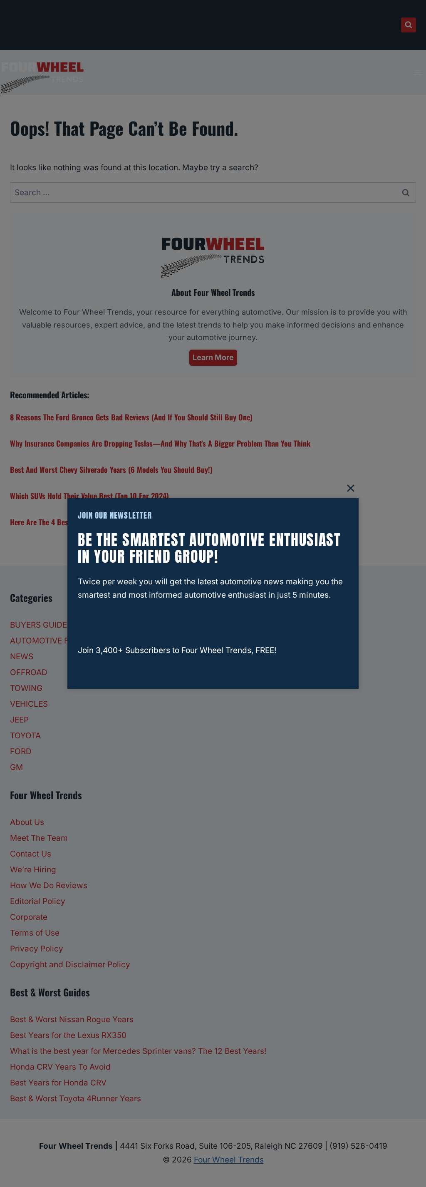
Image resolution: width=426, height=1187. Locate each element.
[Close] (351, 488)
